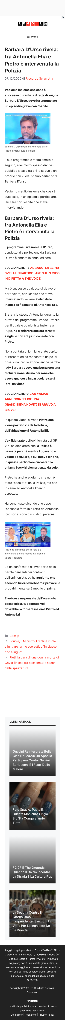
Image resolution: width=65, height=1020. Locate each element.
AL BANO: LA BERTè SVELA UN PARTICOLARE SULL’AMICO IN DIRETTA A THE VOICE (32, 273)
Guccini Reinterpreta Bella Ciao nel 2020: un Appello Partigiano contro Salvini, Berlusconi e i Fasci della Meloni (32, 760)
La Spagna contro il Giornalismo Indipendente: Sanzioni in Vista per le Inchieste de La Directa (32, 921)
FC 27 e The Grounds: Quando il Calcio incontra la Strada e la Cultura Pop (32, 872)
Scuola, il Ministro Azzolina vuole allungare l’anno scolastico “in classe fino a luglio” (31, 646)
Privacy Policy (46, 1014)
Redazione (31, 1014)
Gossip (14, 636)
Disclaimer (17, 1014)
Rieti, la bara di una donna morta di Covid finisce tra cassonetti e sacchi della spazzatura (32, 663)
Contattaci (32, 992)
